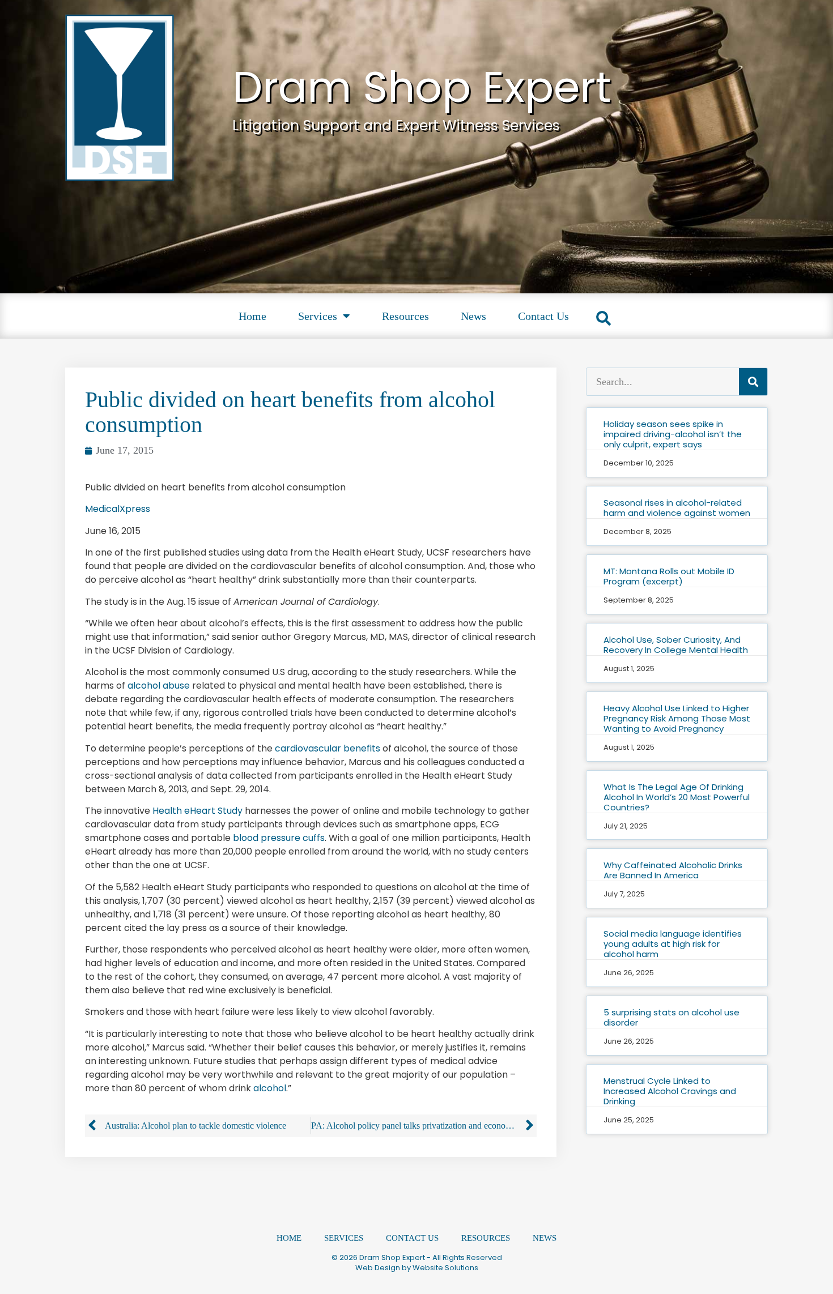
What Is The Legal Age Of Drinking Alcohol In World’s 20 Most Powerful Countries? (677, 797)
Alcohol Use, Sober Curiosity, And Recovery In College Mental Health (676, 645)
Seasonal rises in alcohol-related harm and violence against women (677, 508)
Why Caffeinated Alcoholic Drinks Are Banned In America (673, 870)
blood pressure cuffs (279, 837)
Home (252, 316)
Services (317, 316)
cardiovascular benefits (327, 748)
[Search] (753, 381)
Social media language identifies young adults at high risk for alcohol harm (673, 944)
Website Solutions (445, 1267)
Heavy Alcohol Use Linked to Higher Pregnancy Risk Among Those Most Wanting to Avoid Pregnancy (677, 718)
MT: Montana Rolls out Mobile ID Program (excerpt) (669, 576)
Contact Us (543, 316)
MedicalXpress (117, 508)
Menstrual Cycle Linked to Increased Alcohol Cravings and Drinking (670, 1091)
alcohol (269, 1088)
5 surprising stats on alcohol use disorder (672, 1017)
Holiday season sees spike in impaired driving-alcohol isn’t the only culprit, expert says (673, 434)
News (473, 316)
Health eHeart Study (197, 810)
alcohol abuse (159, 685)
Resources (405, 316)
